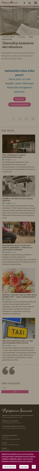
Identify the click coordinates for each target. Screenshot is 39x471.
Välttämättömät (9, 467)
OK (34, 467)
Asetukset (24, 467)
